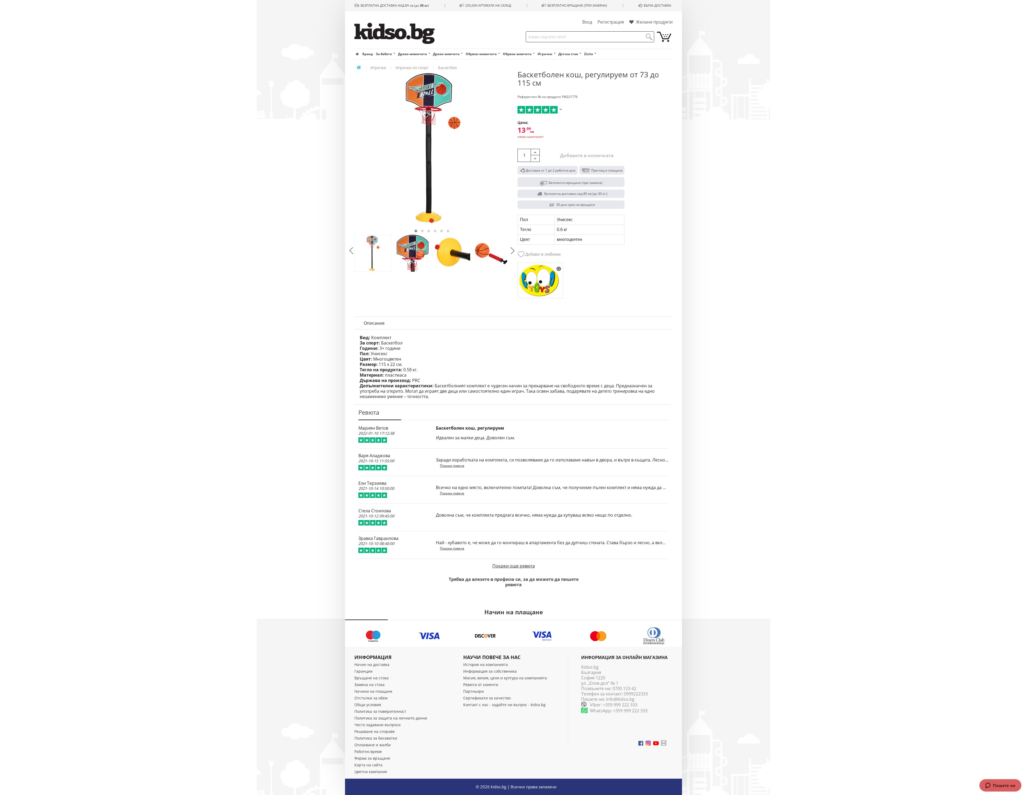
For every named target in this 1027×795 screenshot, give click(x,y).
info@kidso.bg (620, 699)
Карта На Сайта (368, 764)
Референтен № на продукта (539, 96)
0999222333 (636, 694)
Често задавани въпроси (377, 724)
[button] (416, 231)
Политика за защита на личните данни (390, 718)
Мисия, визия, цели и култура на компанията (505, 677)
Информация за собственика (490, 671)
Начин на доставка (371, 664)
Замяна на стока (369, 684)
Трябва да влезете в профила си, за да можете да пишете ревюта (513, 582)
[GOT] (540, 280)
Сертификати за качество (487, 698)
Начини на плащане (373, 691)
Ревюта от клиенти (480, 684)
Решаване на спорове (374, 731)
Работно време (368, 751)
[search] (649, 37)
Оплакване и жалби (372, 744)
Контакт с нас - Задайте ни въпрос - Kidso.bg (504, 704)
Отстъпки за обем (371, 698)
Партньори (473, 691)
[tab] (374, 323)
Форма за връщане (372, 758)
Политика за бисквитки (375, 738)
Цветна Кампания (370, 771)
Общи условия (367, 704)
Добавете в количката (586, 155)
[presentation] (351, 250)
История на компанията (485, 664)
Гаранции (363, 671)
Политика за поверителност (380, 711)
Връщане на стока (371, 677)
